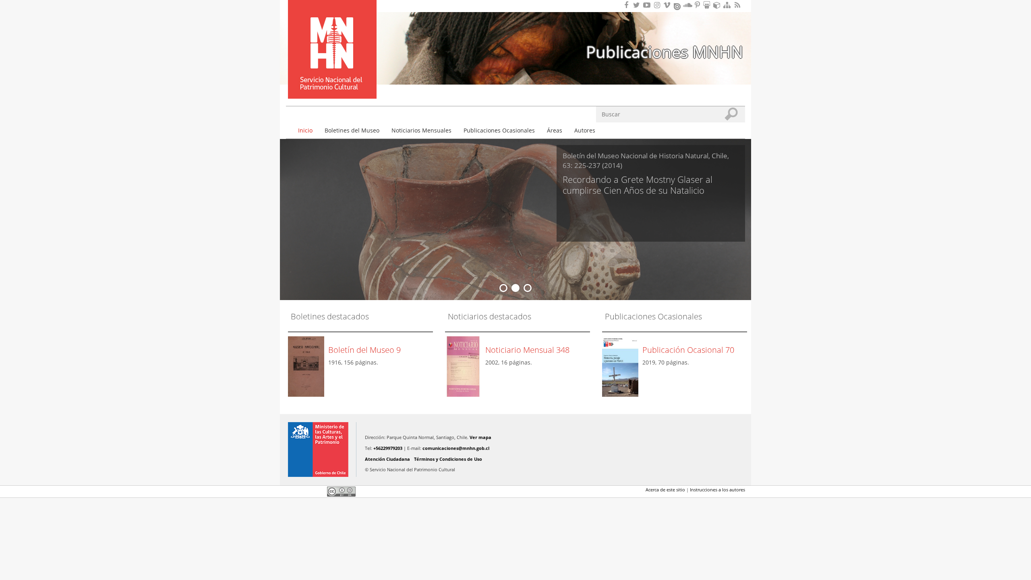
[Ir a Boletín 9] (308, 366)
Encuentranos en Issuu (678, 5)
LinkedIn (318, 491)
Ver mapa (480, 437)
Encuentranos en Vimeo (668, 5)
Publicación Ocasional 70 (688, 349)
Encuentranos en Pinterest (698, 5)
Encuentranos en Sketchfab (718, 5)
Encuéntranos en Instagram (658, 5)
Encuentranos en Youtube (648, 5)
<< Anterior (296, 288)
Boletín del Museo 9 (364, 349)
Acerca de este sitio (665, 490)
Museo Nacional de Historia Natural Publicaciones (332, 37)
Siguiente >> (735, 288)
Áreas (554, 130)
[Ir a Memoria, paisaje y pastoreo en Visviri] (622, 366)
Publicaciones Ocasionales (499, 130)
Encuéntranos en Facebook (628, 5)
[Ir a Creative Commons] (341, 491)
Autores (584, 130)
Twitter (304, 491)
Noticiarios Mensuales (421, 130)
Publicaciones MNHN (664, 52)
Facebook (291, 491)
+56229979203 (387, 448)
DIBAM (331, 84)
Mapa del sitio (728, 5)
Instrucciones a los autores (717, 490)
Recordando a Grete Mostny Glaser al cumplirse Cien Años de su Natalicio (637, 185)
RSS (738, 5)
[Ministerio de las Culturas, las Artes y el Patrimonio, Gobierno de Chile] (318, 449)
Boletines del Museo (352, 130)
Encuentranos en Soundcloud (688, 5)
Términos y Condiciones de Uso (448, 459)
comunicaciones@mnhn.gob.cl (455, 448)
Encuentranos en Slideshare (708, 5)
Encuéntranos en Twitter (638, 5)
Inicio (305, 130)
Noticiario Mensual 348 (527, 349)
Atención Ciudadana (387, 459)
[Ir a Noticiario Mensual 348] (465, 366)
